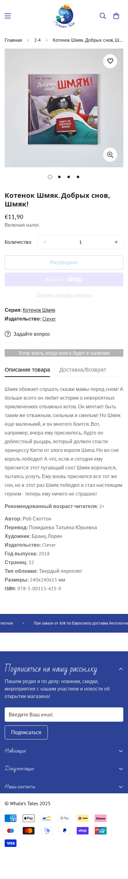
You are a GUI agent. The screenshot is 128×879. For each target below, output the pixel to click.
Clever (49, 319)
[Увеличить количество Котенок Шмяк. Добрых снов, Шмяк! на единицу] (116, 242)
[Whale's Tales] (64, 16)
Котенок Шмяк (39, 310)
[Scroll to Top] (117, 846)
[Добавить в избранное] (110, 61)
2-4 (37, 40)
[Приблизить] (110, 155)
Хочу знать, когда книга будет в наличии (64, 353)
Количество (18, 242)
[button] (116, 16)
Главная (13, 40)
